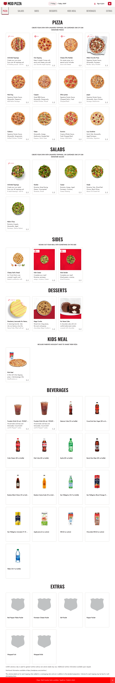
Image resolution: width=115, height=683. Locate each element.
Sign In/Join (100, 4)
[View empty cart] (109, 3)
